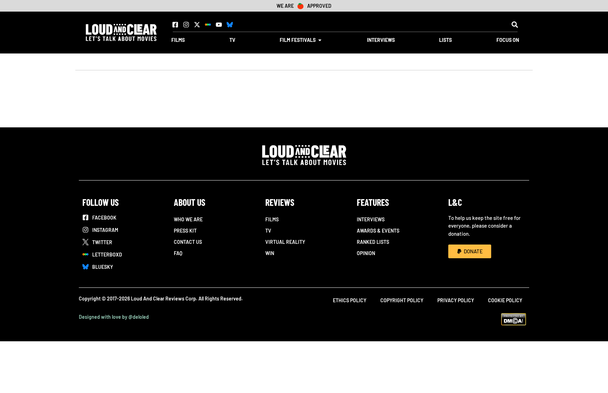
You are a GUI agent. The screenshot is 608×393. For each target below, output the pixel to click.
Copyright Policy (401, 300)
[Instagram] (186, 24)
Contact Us (188, 242)
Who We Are (188, 219)
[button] (514, 24)
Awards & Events (378, 231)
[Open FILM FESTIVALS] (319, 40)
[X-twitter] (197, 24)
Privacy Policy (455, 300)
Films (272, 219)
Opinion (366, 253)
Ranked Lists (373, 242)
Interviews (371, 219)
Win (269, 253)
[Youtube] (219, 24)
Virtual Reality (285, 242)
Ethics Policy (349, 300)
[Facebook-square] (175, 24)
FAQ (178, 253)
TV (268, 231)
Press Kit (185, 231)
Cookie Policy (505, 300)
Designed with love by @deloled (114, 317)
